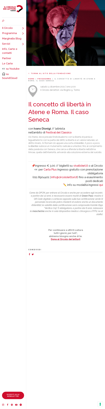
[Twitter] (33, 254)
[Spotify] (13, 405)
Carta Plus (50, 169)
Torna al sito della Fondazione (51, 73)
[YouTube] (17, 405)
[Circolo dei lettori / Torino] (13, 8)
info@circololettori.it (64, 177)
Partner (6, 58)
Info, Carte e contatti (9, 50)
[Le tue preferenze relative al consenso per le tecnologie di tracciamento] (100, 404)
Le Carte (7, 63)
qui (101, 185)
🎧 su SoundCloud (9, 75)
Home (31, 79)
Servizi (6, 43)
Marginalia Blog (11, 38)
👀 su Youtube (11, 68)
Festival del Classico (59, 132)
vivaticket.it (80, 165)
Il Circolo (7, 27)
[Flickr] (22, 405)
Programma (9, 33)
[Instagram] (4, 405)
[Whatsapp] (35, 254)
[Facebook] (8, 405)
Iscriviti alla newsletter (13, 395)
